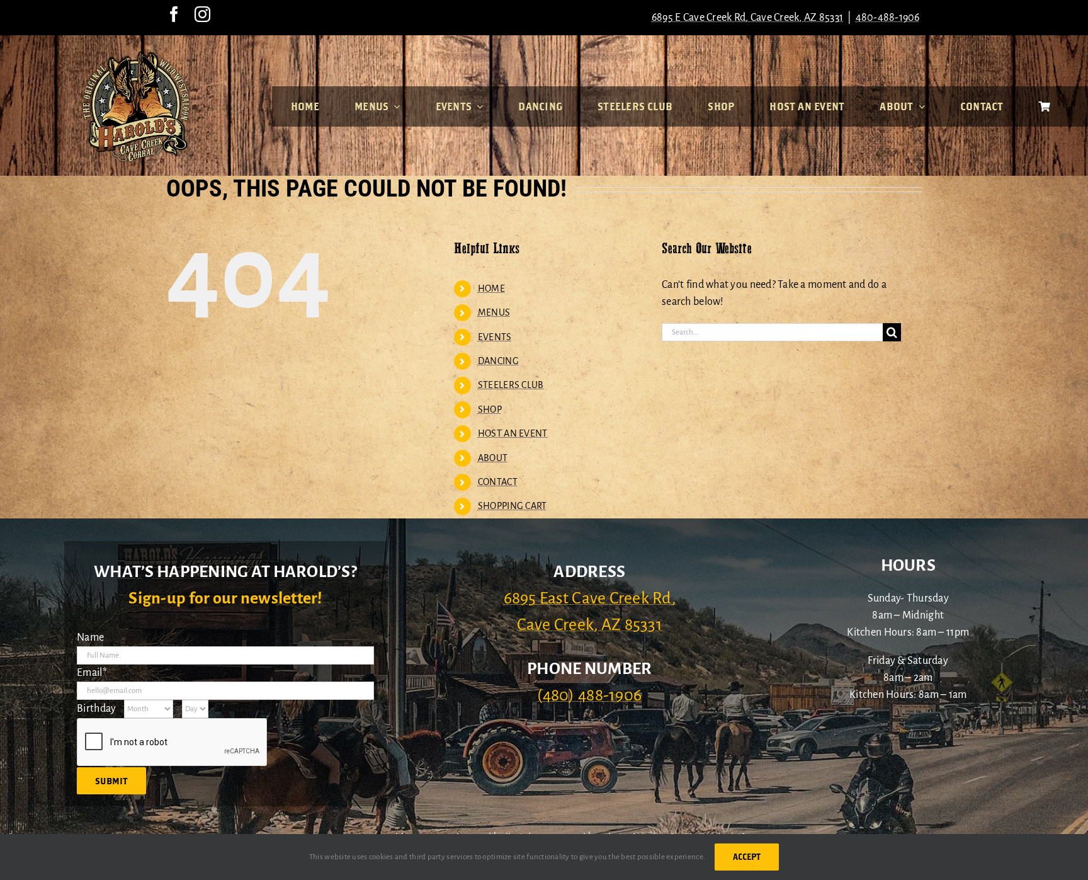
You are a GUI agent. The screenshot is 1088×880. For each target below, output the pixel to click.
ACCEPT (747, 857)
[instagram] (202, 14)
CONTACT (498, 482)
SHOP (490, 409)
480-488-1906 (888, 17)
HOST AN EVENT (513, 433)
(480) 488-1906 (589, 695)
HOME (491, 288)
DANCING (498, 361)
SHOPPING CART (512, 506)
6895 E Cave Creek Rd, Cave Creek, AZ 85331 (747, 17)
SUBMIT (111, 780)
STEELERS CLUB (511, 385)
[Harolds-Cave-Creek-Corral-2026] (136, 55)
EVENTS (495, 337)
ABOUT (492, 458)
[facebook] (174, 14)
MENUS (494, 312)
